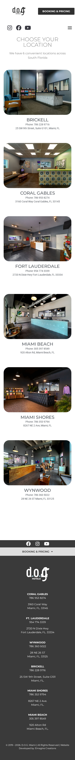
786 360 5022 (37, 646)
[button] (69, 27)
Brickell (37, 119)
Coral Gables (37, 193)
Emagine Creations (45, 748)
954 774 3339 (37, 622)
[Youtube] (28, 28)
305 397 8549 (37, 718)
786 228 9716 (37, 670)
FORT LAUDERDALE (37, 266)
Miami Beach (37, 344)
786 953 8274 (37, 598)
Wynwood (37, 490)
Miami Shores (37, 417)
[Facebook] (18, 28)
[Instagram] (9, 28)
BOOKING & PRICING (35, 551)
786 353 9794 (37, 694)
